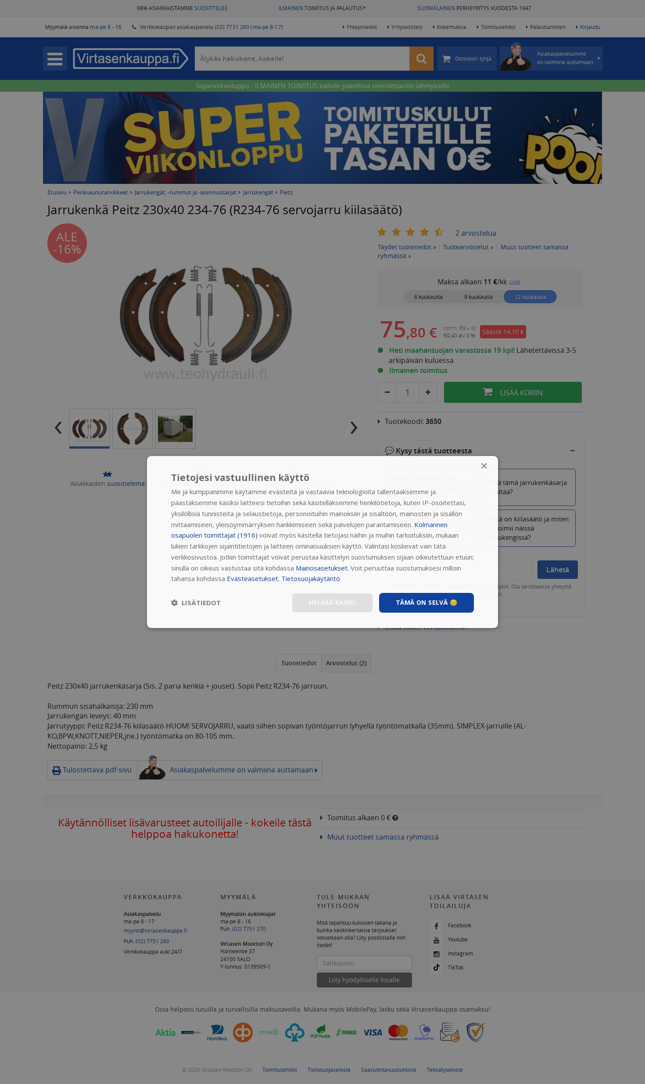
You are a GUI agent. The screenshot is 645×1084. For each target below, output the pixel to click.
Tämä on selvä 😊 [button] (426, 602)
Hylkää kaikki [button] (332, 602)
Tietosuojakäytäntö (310, 578)
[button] (196, 603)
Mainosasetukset (322, 568)
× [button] (483, 466)
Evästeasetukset (252, 578)
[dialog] (322, 542)
